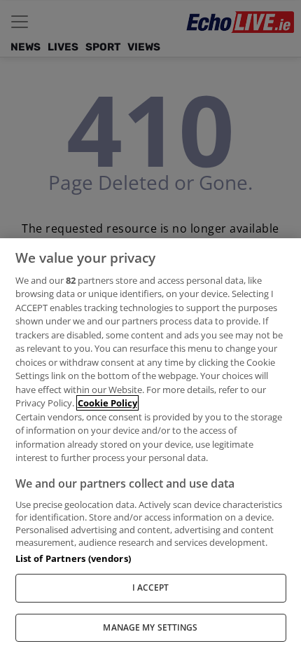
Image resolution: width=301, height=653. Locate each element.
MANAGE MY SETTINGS (150, 627)
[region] (150, 445)
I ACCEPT (150, 587)
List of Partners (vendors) (73, 558)
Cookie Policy (107, 403)
